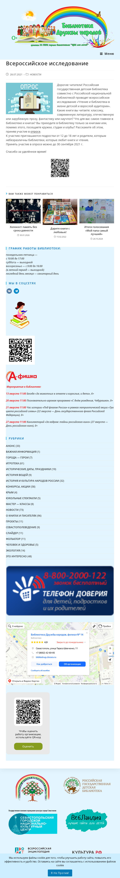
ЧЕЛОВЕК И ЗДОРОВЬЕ (20, 544)
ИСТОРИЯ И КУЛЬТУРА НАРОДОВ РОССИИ (32, 481)
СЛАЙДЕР (12, 533)
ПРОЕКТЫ (12, 521)
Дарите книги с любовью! (60, 230)
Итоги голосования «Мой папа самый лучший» (96, 230)
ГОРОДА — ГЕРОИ (17, 457)
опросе (35, 131)
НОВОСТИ (35, 74)
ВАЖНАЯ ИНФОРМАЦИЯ (21, 451)
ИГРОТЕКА (12, 463)
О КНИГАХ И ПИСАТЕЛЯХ (21, 515)
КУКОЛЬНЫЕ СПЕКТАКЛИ (21, 498)
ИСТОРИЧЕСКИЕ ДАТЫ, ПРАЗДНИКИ (28, 469)
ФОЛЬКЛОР (13, 539)
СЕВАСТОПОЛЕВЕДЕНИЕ (21, 527)
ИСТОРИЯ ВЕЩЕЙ (17, 475)
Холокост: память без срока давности (23, 228)
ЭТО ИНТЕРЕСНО (16, 556)
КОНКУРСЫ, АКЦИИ (18, 486)
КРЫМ (10, 492)
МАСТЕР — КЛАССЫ (18, 504)
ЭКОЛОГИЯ (13, 550)
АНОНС (10, 446)
